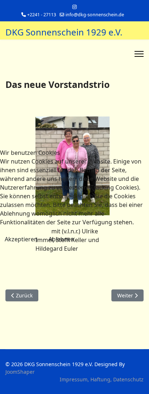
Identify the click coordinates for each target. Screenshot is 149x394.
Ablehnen (61, 239)
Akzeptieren (21, 239)
